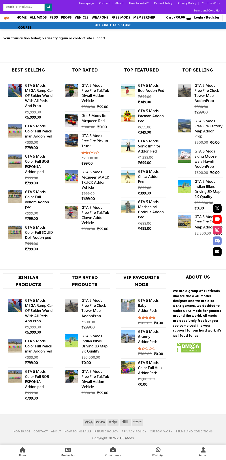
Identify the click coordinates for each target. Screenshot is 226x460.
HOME (22, 18)
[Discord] (217, 240)
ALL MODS (38, 18)
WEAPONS (100, 18)
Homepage (86, 3)
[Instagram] (217, 230)
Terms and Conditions (208, 10)
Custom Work (211, 3)
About (119, 3)
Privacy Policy (187, 3)
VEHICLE (82, 18)
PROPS (66, 18)
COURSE (24, 28)
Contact (104, 3)
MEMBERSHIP (144, 18)
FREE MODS (120, 18)
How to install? (139, 3)
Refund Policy (163, 3)
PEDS (54, 18)
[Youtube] (217, 219)
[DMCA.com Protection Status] (187, 348)
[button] (178, 18)
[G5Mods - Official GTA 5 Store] (6, 18)
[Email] (217, 251)
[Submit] (48, 7)
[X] (217, 208)
